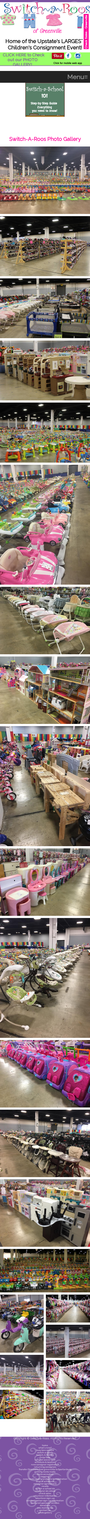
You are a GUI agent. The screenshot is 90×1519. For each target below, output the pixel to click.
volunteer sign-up (45, 1498)
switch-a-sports (45, 1452)
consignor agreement (45, 1484)
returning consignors (45, 1467)
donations (45, 1505)
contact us (45, 1510)
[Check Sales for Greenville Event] (86, 31)
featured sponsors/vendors (45, 1503)
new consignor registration (45, 1464)
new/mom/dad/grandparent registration (45, 1479)
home (45, 1445)
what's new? (45, 1448)
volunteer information (45, 1496)
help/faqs (45, 1457)
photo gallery (45, 1512)
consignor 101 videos (45, 1491)
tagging (45, 1476)
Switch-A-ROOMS (45, 1455)
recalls (45, 1486)
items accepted (45, 1474)
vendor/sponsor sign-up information (45, 1500)
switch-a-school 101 (45, 1488)
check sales (45, 1493)
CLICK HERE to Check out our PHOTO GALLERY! (23, 59)
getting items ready (45, 1472)
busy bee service (45, 1450)
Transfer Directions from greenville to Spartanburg (45, 1469)
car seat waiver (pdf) (45, 1460)
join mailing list (45, 1508)
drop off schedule (45, 1481)
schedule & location (45, 1462)
